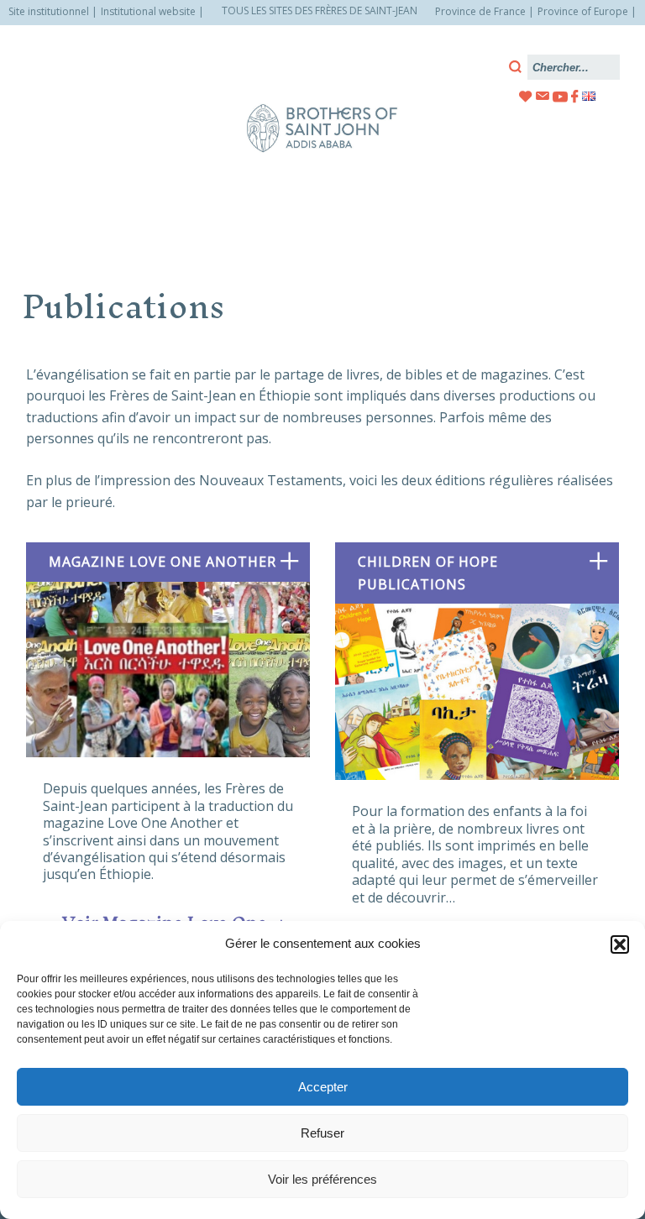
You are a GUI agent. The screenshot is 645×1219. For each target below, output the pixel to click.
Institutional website (148, 11)
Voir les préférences (322, 1179)
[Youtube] (560, 96)
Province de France (480, 11)
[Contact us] (542, 96)
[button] (619, 944)
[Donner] (525, 96)
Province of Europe (583, 11)
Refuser (322, 1133)
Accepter (323, 1087)
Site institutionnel (48, 11)
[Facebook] (575, 96)
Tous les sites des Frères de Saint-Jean (319, 10)
